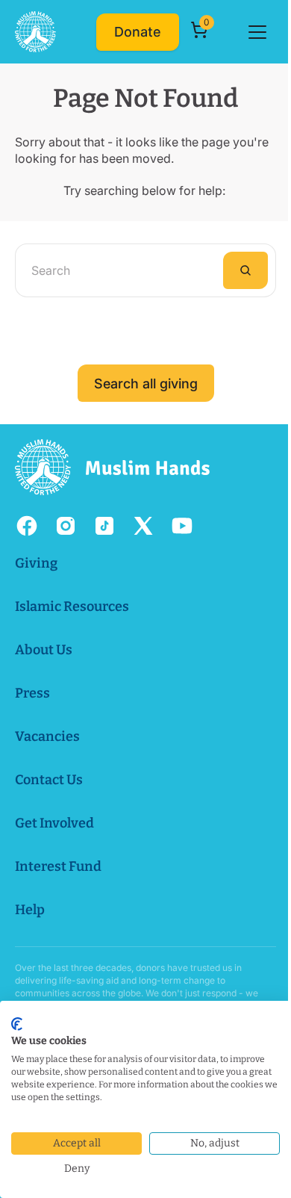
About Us (43, 650)
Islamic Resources (72, 606)
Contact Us (49, 780)
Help (30, 909)
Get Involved (54, 823)
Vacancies (47, 736)
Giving (36, 563)
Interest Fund (58, 866)
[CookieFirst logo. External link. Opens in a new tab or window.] (16, 1024)
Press (32, 693)
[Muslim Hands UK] (35, 31)
